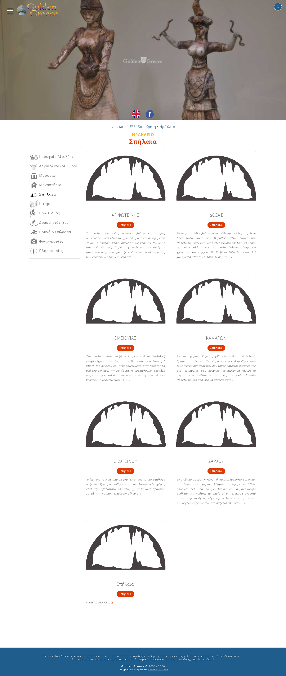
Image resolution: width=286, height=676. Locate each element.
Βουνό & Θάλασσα (54, 232)
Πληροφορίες (50, 250)
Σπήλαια (125, 584)
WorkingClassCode (158, 669)
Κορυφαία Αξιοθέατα (57, 156)
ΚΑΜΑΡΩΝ (216, 338)
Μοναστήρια (49, 185)
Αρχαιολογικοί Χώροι (58, 166)
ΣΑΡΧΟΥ (216, 461)
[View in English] (136, 114)
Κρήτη (151, 126)
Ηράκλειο (167, 126)
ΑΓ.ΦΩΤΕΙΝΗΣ (125, 215)
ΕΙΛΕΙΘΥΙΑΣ (125, 338)
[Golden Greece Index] (38, 10)
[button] (9, 10)
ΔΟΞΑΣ (216, 215)
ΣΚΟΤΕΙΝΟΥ (125, 461)
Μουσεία (46, 175)
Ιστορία (45, 203)
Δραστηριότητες (53, 222)
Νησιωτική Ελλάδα (126, 126)
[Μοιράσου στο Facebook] (150, 114)
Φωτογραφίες (50, 241)
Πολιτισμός (49, 213)
